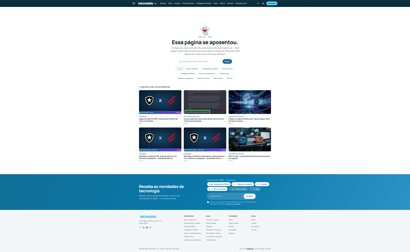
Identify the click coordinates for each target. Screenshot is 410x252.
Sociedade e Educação (214, 236)
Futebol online (224, 73)
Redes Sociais (218, 78)
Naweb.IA (250, 249)
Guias (216, 3)
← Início (179, 69)
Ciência (222, 3)
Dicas (170, 3)
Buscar (227, 61)
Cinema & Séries (227, 69)
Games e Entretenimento (207, 73)
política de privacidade (233, 204)
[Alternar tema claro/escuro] (263, 3)
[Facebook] (140, 227)
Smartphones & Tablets (210, 69)
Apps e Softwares (192, 69)
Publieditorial (210, 240)
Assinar (249, 196)
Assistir (177, 3)
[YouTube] (147, 227)
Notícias (163, 3)
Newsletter (272, 3)
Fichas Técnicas (188, 3)
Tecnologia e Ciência (213, 233)
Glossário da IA (241, 3)
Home (231, 220)
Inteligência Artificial (203, 3)
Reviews (230, 3)
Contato (254, 223)
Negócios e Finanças (213, 230)
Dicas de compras (203, 78)
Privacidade (255, 226)
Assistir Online (234, 223)
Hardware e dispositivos (186, 78)
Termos (253, 230)
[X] (150, 227)
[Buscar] (258, 3)
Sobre (253, 220)
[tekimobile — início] (147, 3)
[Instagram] (143, 227)
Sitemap (231, 233)
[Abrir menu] (134, 3)
